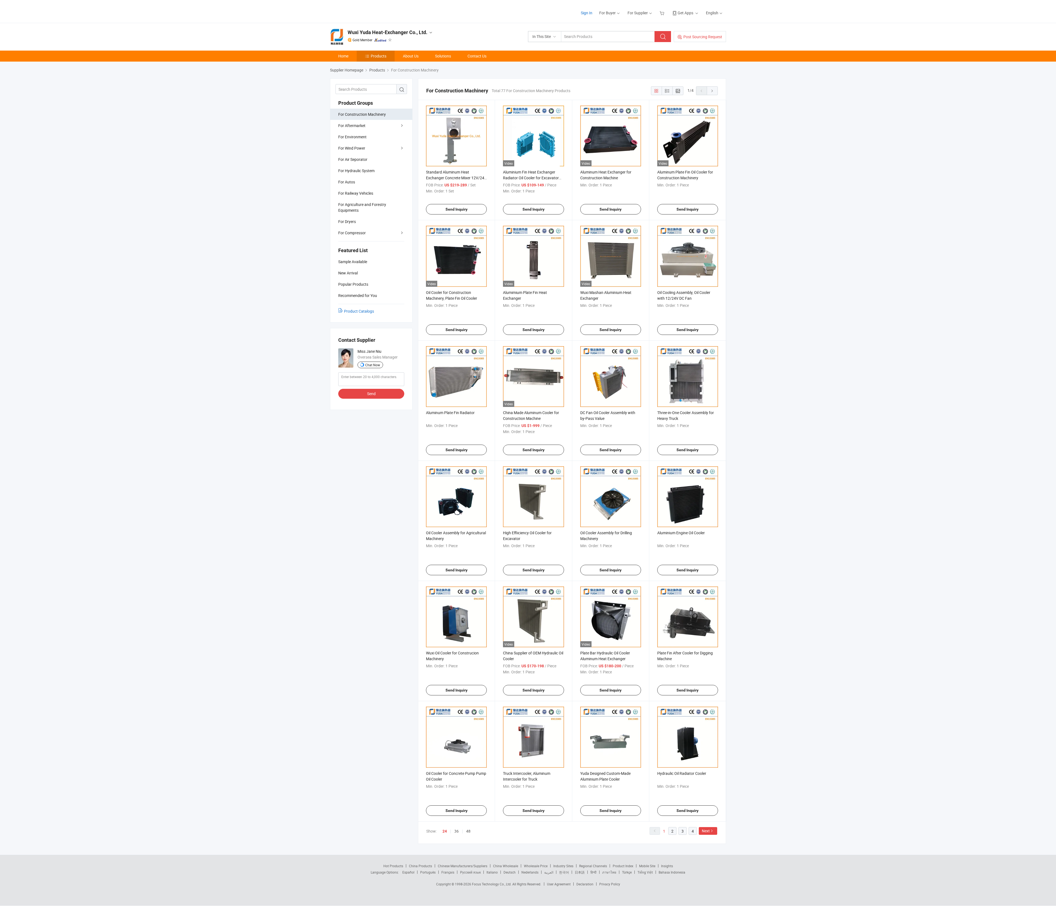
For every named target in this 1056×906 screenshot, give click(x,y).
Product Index (623, 866)
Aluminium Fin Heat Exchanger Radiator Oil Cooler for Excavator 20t (531, 177)
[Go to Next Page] (712, 91)
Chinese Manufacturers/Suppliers (462, 866)
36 (456, 831)
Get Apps (685, 12)
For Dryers (347, 221)
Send (371, 393)
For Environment (352, 136)
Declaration (584, 884)
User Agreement (559, 884)
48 (468, 831)
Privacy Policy (609, 884)
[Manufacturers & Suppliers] (365, 10)
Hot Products (393, 866)
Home (343, 56)
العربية (548, 872)
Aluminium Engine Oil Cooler (681, 532)
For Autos (346, 181)
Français (447, 872)
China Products (420, 866)
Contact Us (477, 56)
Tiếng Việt (645, 872)
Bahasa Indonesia (672, 872)
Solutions (443, 56)
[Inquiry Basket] (663, 12)
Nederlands (529, 872)
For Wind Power (351, 148)
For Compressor (352, 232)
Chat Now (372, 365)
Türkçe (627, 872)
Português (428, 872)
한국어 (564, 872)
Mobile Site (647, 866)
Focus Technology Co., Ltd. (492, 884)
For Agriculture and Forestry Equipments (362, 207)
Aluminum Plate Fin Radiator (450, 412)
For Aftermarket (351, 125)
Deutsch (510, 872)
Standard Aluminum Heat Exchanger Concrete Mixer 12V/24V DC (456, 177)
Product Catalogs (359, 311)
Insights (667, 866)
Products (378, 56)
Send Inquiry (457, 209)
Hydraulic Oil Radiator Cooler (681, 773)
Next (706, 830)
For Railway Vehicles (355, 193)
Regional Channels (593, 866)
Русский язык (470, 872)
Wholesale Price (536, 866)
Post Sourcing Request (702, 36)
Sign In (586, 12)
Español (408, 872)
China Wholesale (505, 866)
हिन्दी (593, 872)
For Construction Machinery (362, 114)
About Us (411, 56)
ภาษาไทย (609, 872)
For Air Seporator (352, 159)
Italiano (492, 872)
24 (444, 831)
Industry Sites (563, 866)
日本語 (580, 872)
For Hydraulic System (356, 170)
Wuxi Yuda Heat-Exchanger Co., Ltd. (387, 32)
